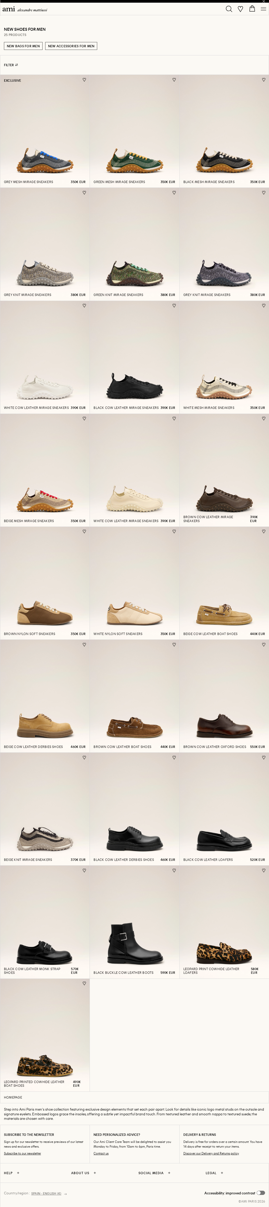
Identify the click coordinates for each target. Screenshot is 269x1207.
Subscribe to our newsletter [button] (22, 1153)
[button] (234, 1193)
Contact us (101, 1153)
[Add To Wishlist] (84, 80)
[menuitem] (25, 9)
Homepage (13, 1097)
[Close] (263, 1)
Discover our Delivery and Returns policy (211, 1153)
